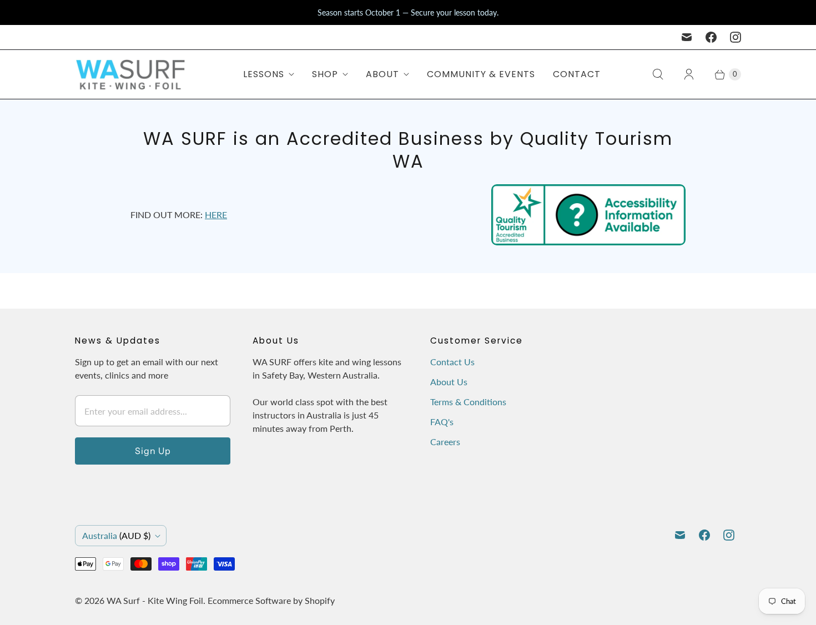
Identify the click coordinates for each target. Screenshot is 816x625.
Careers (445, 441)
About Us (448, 381)
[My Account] (688, 74)
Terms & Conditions (468, 401)
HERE (216, 214)
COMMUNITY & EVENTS (481, 74)
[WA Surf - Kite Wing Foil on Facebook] (711, 37)
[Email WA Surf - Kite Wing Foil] (686, 37)
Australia (116, 535)
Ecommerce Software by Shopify (271, 600)
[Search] (657, 74)
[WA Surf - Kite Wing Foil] (130, 74)
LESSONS (263, 74)
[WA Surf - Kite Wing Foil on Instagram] (735, 37)
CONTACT (577, 74)
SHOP (325, 74)
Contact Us (452, 361)
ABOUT (382, 74)
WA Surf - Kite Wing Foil (155, 600)
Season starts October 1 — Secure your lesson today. (408, 12)
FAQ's (442, 421)
